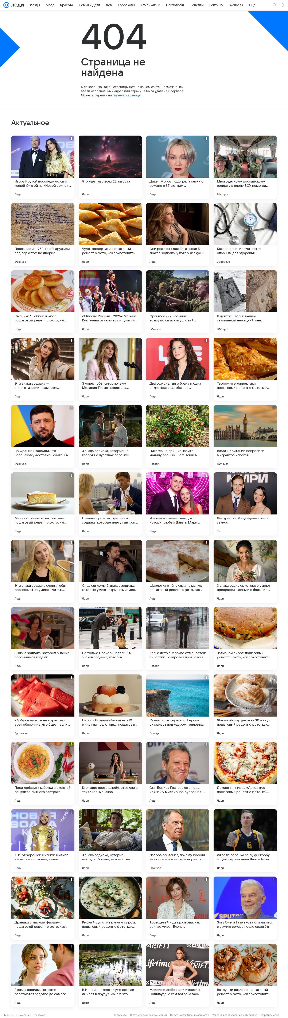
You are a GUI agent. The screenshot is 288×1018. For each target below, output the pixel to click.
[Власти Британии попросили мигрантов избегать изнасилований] (245, 436)
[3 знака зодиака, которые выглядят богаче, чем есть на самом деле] (110, 840)
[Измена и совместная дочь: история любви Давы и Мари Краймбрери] (177, 504)
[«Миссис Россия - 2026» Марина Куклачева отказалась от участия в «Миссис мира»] (110, 301)
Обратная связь (270, 1015)
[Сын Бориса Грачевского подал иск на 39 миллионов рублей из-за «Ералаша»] (177, 773)
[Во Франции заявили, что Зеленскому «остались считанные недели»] (42, 436)
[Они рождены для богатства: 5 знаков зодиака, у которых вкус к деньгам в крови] (177, 234)
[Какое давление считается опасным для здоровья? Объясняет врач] (245, 234)
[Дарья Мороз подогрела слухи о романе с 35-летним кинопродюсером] (177, 167)
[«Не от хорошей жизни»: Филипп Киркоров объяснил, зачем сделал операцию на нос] (42, 840)
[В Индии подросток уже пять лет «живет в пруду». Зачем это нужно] (110, 975)
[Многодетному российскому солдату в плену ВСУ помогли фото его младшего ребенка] (245, 167)
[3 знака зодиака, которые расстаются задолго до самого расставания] (42, 975)
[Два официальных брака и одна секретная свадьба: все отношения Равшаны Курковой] (177, 369)
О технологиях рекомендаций (148, 1015)
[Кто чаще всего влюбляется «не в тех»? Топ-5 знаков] (110, 773)
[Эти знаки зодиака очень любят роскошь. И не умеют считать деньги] (42, 571)
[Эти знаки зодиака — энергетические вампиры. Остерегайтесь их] (42, 369)
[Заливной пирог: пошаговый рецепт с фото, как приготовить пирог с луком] (245, 638)
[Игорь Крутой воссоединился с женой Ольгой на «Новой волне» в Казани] (42, 167)
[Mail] (6, 5)
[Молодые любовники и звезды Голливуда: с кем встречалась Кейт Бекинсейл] (177, 975)
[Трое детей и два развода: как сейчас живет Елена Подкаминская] (177, 908)
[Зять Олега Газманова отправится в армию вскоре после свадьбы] (245, 908)
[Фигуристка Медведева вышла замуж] (245, 504)
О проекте (120, 1015)
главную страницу (126, 95)
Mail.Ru (8, 1015)
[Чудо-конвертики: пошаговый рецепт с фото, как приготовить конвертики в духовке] (110, 234)
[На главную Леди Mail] (16, 5)
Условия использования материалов (234, 1015)
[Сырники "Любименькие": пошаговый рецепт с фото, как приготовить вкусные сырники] (42, 301)
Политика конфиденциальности (189, 1015)
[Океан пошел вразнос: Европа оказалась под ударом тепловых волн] (177, 706)
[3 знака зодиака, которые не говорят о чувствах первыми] (110, 436)
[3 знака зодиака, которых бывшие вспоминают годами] (42, 638)
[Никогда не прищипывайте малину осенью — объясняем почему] (177, 436)
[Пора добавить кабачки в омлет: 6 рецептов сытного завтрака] (42, 773)
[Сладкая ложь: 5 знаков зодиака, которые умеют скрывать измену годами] (110, 571)
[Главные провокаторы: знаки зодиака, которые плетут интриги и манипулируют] (110, 504)
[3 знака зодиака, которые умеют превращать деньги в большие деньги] (245, 571)
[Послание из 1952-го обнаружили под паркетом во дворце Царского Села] (42, 234)
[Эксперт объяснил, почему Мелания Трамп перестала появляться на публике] (110, 369)
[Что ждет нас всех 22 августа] (110, 167)
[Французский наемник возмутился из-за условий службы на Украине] (177, 301)
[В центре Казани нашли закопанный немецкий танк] (245, 301)
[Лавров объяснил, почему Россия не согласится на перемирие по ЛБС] (177, 840)
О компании (23, 1015)
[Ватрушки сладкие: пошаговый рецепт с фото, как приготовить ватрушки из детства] (245, 975)
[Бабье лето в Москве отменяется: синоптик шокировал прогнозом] (177, 638)
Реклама (39, 1015)
